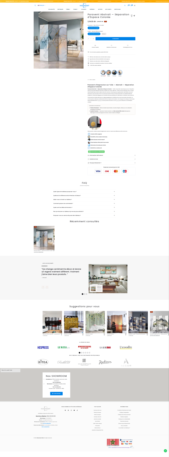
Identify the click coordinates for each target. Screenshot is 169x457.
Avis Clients (97, 421)
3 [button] (86, 294)
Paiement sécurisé (124, 421)
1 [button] (82, 294)
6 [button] (89, 352)
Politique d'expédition (124, 412)
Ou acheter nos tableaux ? (124, 427)
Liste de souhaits (97, 419)
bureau (117, 100)
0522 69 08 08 (45, 416)
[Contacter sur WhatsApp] (165, 450)
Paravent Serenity (110, 334)
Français (41, 5)
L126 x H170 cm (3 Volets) (93, 27)
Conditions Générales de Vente (124, 410)
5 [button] (87, 352)
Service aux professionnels (124, 423)
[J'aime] (53, 250)
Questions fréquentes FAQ (97, 430)
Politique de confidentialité (124, 419)
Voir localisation (47, 423)
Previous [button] (36, 41)
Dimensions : (96, 25)
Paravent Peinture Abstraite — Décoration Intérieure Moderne (51, 334)
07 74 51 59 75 (45, 418)
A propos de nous (97, 410)
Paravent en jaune (67, 334)
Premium (104, 33)
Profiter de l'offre (13, 1)
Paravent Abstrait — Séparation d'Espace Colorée (43, 250)
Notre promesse (97, 412)
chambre (100, 100)
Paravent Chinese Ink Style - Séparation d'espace (158, 334)
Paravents (97, 425)
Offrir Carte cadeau (97, 423)
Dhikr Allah (99, 286)
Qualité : (95, 31)
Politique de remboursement (124, 414)
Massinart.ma (40, 438)
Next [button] (80, 41)
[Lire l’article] (43, 347)
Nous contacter (124, 425)
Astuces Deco (97, 427)
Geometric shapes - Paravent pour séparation (137, 334)
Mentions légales (124, 416)
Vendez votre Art (97, 416)
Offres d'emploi (97, 414)
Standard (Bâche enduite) (94, 33)
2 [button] (84, 294)
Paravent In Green (89, 334)
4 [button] (85, 352)
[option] (59, 40)
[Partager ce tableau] (134, 16)
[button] (35, 5)
